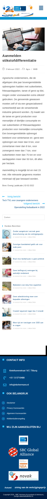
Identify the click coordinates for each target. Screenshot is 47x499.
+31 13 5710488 (17, 377)
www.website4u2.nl (26, 496)
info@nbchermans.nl (19, 384)
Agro (28, 69)
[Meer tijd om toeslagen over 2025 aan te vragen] (6, 325)
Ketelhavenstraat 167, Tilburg (23, 370)
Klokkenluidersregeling (16, 419)
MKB (35, 69)
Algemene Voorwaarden (16, 413)
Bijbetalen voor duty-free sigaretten (27, 285)
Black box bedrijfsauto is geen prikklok (28, 259)
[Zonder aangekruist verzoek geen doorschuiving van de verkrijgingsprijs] (6, 234)
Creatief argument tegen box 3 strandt (28, 311)
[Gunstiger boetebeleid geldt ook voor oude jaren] (6, 247)
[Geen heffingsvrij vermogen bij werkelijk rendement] (6, 273)
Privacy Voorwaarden (15, 408)
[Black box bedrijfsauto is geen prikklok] (6, 260)
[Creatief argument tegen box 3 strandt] (6, 312)
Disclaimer (11, 403)
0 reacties (32, 237)
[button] (41, 8)
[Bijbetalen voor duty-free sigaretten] (6, 286)
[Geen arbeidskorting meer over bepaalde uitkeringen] (6, 299)
